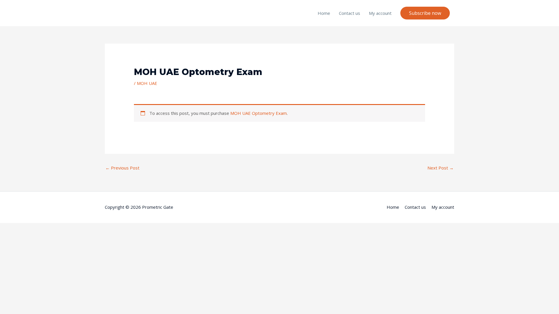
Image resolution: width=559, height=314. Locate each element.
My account (380, 13)
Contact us (349, 13)
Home (324, 13)
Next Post (440, 168)
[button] (425, 13)
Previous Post (122, 168)
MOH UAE (147, 83)
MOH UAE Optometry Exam (258, 113)
